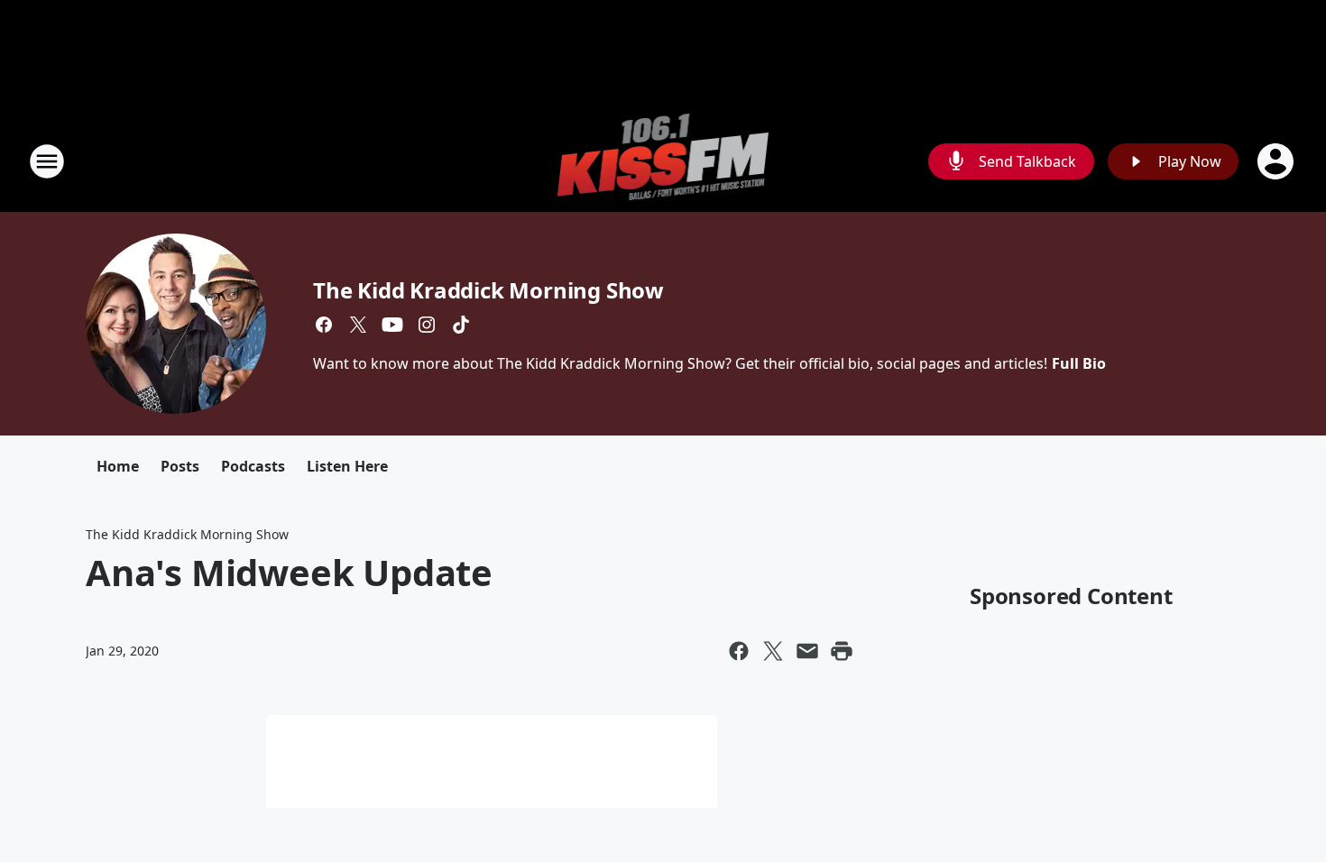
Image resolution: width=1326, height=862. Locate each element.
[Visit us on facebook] (324, 324)
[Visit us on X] (358, 324)
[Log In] (1277, 161)
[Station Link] (663, 161)
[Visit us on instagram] (426, 324)
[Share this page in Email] (807, 651)
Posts (180, 466)
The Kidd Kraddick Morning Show (488, 290)
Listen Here (347, 466)
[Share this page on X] (773, 651)
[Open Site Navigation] (47, 161)
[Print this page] (841, 651)
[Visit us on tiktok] (461, 324)
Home (118, 466)
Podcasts (253, 466)
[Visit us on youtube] (392, 324)
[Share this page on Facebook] (738, 651)
